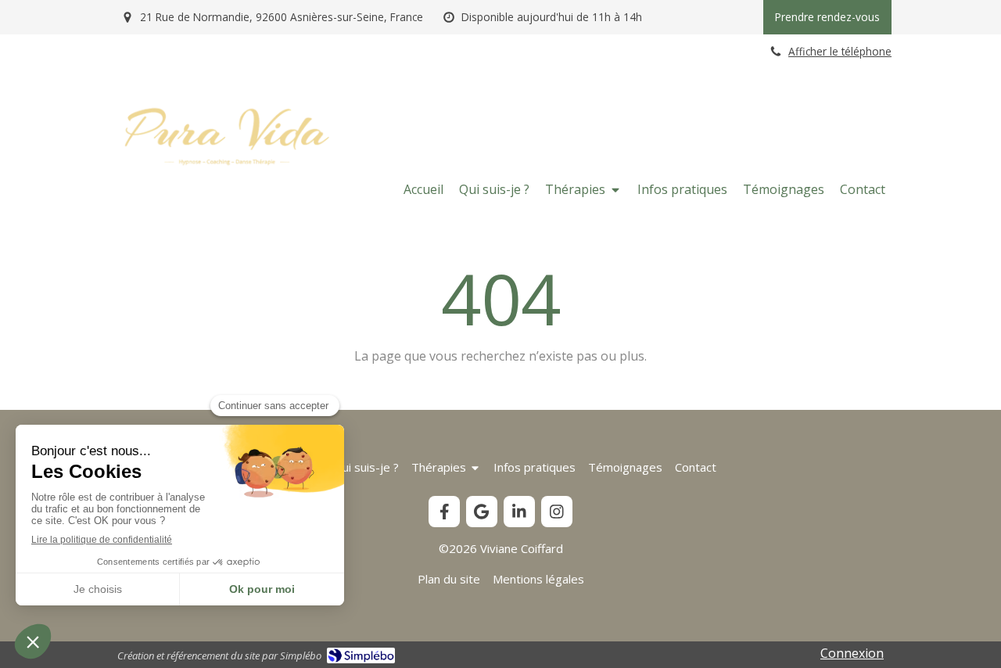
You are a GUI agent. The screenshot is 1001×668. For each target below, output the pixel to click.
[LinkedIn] (519, 511)
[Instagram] (556, 511)
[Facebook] (444, 511)
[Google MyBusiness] (481, 511)
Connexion (852, 653)
